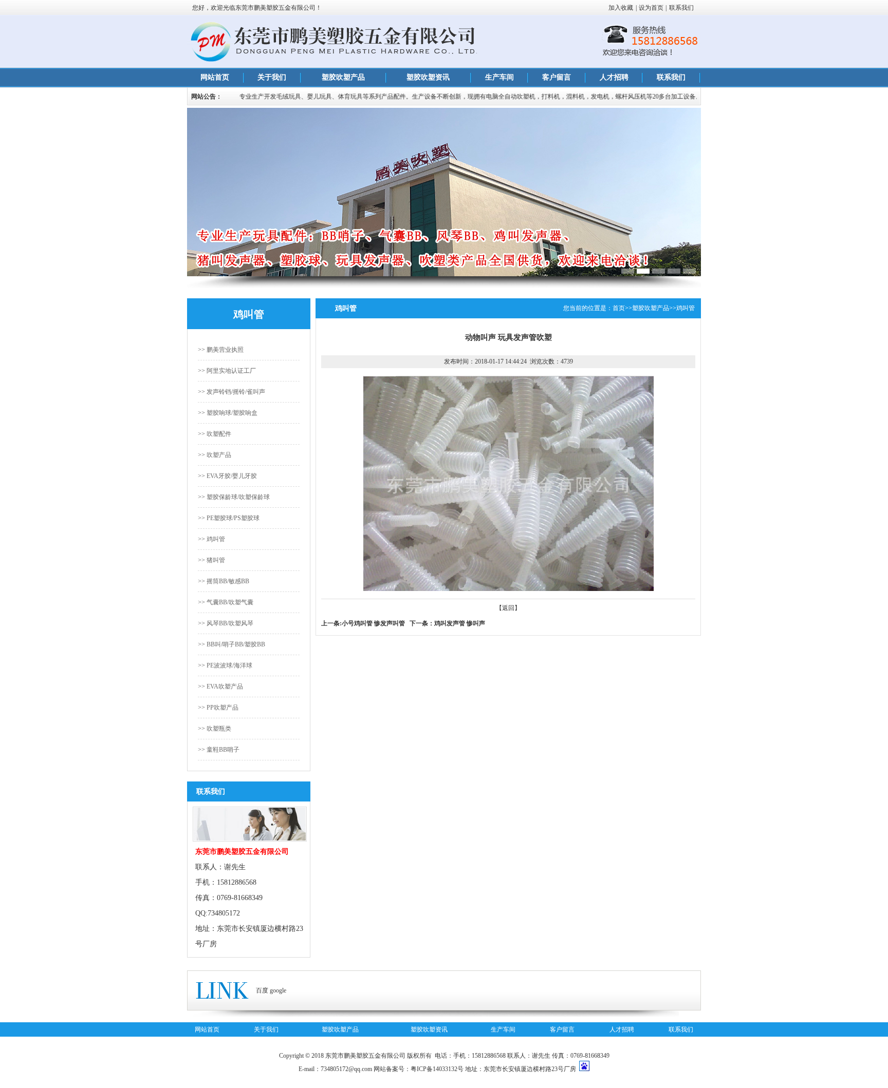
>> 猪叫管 (211, 560)
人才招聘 (614, 77)
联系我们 (681, 7)
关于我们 (271, 77)
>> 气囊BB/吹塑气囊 (225, 602)
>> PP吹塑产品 (218, 707)
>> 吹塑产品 (214, 455)
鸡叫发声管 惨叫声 (459, 623)
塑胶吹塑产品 (343, 77)
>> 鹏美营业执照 (221, 349)
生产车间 (499, 77)
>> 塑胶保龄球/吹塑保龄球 (234, 497)
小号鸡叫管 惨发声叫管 (373, 623)
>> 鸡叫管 (211, 539)
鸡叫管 (685, 308)
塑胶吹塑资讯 (428, 77)
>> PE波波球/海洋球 (225, 665)
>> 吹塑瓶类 (214, 728)
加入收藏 (620, 7)
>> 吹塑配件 (214, 433)
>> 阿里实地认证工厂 (227, 370)
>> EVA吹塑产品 (220, 686)
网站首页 (214, 77)
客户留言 (556, 77)
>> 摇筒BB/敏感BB (223, 581)
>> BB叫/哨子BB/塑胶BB (231, 644)
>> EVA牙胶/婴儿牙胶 (227, 476)
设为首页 (651, 7)
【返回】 (508, 608)
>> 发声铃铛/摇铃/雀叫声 (231, 391)
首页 (619, 308)
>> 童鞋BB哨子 (218, 749)
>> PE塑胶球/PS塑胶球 (229, 518)
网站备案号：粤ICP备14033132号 (419, 1069)
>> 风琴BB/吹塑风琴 (225, 623)
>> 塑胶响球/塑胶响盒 (227, 412)
